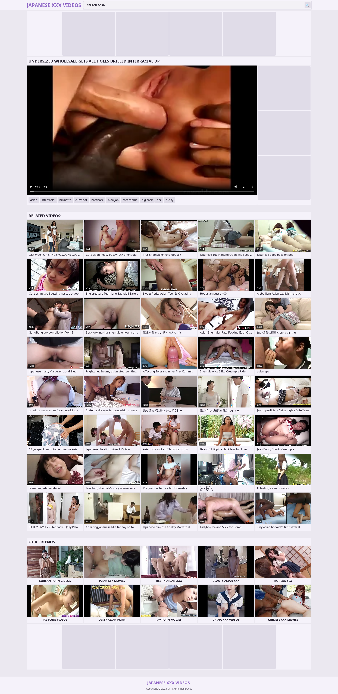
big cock (147, 200)
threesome (130, 200)
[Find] (308, 5)
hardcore (97, 200)
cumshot (81, 200)
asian (33, 200)
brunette (65, 200)
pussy (169, 200)
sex (159, 200)
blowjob (113, 200)
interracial (48, 200)
